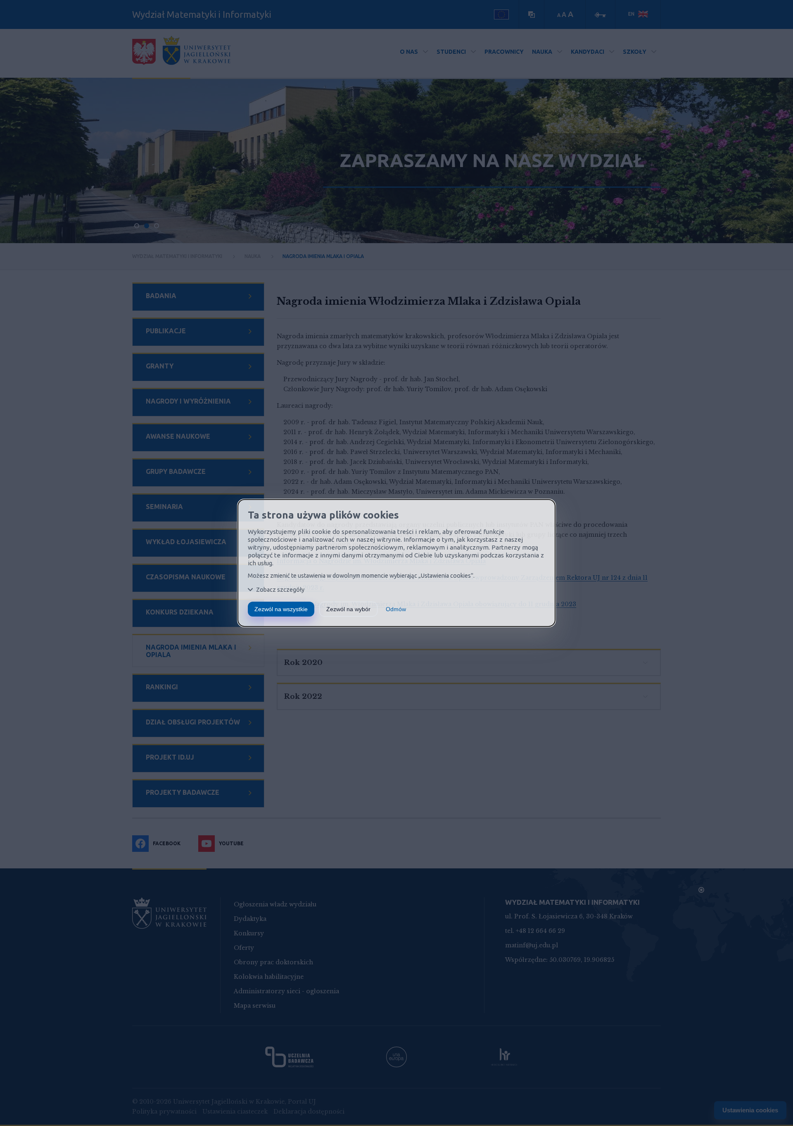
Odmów (396, 609)
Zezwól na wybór (348, 609)
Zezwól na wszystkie (281, 609)
